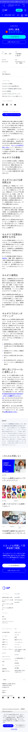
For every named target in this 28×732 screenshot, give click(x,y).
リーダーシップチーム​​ (7, 649)
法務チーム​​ (5, 642)
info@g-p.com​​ (5, 687)
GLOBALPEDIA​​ (6, 632)
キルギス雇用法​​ (6, 91)
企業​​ (3, 661)
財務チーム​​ (5, 644)
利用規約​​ (23, 708)
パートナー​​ (17, 644)
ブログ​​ (16, 660)
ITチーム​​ (4, 647)
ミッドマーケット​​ (6, 659)
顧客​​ (16, 637)
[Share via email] (15, 104)
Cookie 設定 (14, 729)
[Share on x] (11, 104)
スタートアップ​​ (6, 656)
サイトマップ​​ (18, 647)
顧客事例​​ (4, 668)
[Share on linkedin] (3, 104)
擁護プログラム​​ (6, 671)
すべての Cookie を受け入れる (8, 725)
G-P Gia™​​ (17, 602)
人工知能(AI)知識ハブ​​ (20, 658)
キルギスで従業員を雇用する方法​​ (12, 88)
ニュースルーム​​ (18, 642)
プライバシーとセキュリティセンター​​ (10, 708)
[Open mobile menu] (25, 10)
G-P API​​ (4, 619)
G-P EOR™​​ (17, 597)
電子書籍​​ (17, 668)
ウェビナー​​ (17, 665)
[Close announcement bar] (27, 1)
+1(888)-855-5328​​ (7, 685)
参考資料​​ (17, 663)
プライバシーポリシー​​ (7, 711)
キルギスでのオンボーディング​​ (11, 94)
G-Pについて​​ (18, 632)
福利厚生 (4, 258)
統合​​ (3, 616)
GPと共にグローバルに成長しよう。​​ (12, 96)
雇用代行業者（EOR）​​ (7, 597)
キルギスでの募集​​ (7, 83)
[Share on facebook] (7, 104)
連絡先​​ (4, 692)
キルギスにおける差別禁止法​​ (10, 86)
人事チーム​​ (5, 639)
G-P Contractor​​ (18, 600)
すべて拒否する (20, 725)
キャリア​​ (17, 634)
